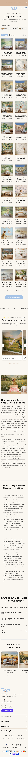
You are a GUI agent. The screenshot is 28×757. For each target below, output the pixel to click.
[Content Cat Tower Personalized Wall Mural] (21, 86)
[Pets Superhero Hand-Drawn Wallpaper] (21, 65)
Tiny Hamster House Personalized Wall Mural (20, 136)
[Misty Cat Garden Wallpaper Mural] (7, 44)
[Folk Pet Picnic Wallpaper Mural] (7, 170)
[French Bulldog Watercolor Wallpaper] (7, 233)
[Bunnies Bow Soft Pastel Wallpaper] (21, 254)
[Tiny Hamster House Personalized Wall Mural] (21, 128)
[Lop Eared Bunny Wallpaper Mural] (21, 233)
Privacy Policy (9, 736)
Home (8, 13)
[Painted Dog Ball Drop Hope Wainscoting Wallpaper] (7, 191)
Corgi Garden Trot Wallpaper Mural (7, 136)
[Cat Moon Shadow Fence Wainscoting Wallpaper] (7, 254)
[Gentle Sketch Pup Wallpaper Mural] (7, 275)
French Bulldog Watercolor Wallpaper (7, 241)
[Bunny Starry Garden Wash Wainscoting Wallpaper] (7, 65)
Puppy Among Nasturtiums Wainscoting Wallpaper (7, 157)
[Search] (21, 8)
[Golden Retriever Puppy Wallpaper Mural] (7, 212)
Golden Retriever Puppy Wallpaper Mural (7, 220)
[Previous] (3, 345)
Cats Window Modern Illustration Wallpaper (21, 115)
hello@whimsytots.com (7, 700)
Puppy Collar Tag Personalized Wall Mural (21, 178)
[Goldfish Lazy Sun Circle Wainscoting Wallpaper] (7, 107)
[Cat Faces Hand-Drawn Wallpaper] (21, 191)
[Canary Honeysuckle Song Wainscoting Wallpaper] (21, 275)
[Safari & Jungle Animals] (9, 659)
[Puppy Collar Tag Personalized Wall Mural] (21, 170)
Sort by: (12, 35)
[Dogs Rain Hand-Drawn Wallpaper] (21, 149)
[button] (4, 3)
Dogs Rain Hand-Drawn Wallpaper (21, 157)
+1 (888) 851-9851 (6, 702)
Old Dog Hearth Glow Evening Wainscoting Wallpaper (21, 220)
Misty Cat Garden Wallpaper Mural (7, 52)
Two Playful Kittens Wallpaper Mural (7, 94)
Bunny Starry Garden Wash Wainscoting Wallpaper (7, 73)
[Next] (25, 345)
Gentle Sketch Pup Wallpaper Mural (7, 283)
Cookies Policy (7, 739)
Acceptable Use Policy (18, 739)
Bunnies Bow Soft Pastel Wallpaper (21, 262)
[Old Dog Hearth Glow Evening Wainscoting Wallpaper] (21, 212)
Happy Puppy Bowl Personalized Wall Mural (20, 52)
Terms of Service (18, 736)
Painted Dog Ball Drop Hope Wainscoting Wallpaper (7, 199)
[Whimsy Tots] (14, 8)
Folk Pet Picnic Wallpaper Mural (7, 178)
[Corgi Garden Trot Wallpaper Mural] (7, 128)
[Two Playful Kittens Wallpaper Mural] (7, 86)
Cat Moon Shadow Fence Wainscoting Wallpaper (7, 262)
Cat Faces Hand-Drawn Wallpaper (21, 199)
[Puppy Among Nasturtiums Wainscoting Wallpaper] (7, 149)
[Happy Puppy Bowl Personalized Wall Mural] (21, 44)
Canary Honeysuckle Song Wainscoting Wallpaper (20, 283)
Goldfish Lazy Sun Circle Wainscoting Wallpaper (7, 115)
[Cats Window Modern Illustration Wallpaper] (21, 107)
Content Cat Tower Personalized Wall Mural (21, 94)
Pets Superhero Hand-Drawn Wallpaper (20, 73)
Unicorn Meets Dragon (8, 357)
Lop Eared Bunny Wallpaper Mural (20, 241)
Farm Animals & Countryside (16, 459)
